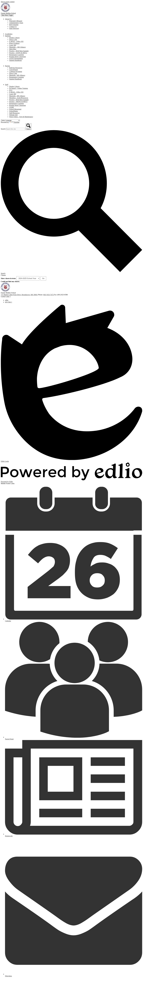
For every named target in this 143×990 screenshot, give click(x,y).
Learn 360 (12, 45)
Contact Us (13, 26)
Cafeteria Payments (15, 71)
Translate (16, 122)
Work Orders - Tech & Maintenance (21, 117)
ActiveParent (13, 70)
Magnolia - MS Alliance (17, 75)
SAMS (11, 107)
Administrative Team (16, 23)
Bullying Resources (15, 68)
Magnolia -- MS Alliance (17, 47)
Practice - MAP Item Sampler (19, 51)
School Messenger (15, 109)
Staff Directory (14, 28)
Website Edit (13, 115)
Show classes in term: (8, 278)
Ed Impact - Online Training (18, 88)
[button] (8, 19)
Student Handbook (15, 60)
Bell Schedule (13, 25)
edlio (6, 300)
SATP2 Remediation (16, 58)
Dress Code (13, 39)
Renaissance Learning (16, 55)
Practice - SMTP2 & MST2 (18, 101)
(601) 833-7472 (48, 295)
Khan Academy (14, 43)
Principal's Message (15, 21)
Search (3, 129)
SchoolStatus (13, 111)
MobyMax (12, 49)
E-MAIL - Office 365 (16, 41)
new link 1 (8, 302)
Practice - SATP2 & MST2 (18, 53)
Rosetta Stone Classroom (17, 56)
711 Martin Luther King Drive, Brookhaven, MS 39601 (19, 295)
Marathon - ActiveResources (18, 98)
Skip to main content (7, 2)
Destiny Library (14, 38)
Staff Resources (14, 113)
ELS (10, 90)
